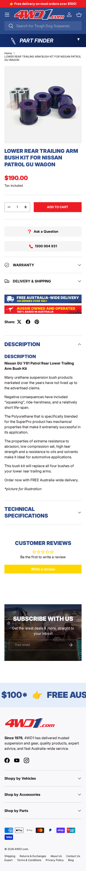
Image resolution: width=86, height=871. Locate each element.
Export (8, 860)
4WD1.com (21, 849)
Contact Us (73, 856)
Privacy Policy (55, 860)
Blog (71, 860)
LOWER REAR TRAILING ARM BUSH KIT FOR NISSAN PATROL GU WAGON (42, 58)
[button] (79, 14)
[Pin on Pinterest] (36, 321)
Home (8, 53)
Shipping (9, 856)
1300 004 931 (46, 246)
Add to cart (57, 207)
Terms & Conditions (29, 860)
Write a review (43, 569)
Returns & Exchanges (33, 856)
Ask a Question (46, 231)
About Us (56, 856)
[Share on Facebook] (28, 321)
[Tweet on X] (19, 321)
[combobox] (43, 26)
